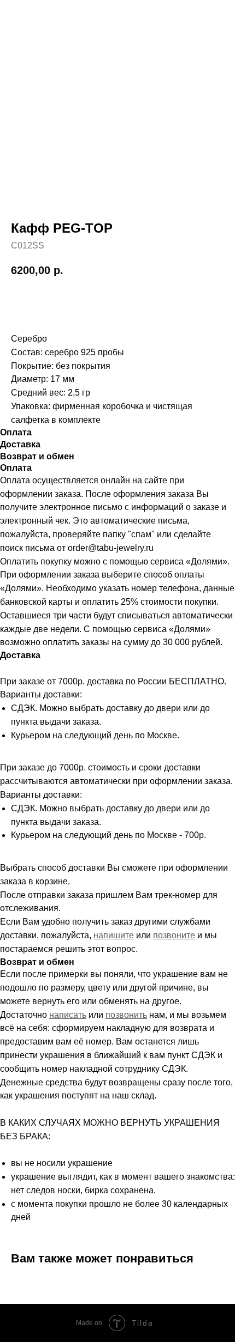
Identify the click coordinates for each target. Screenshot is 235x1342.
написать (67, 1014)
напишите (113, 935)
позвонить (126, 1014)
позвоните (174, 935)
